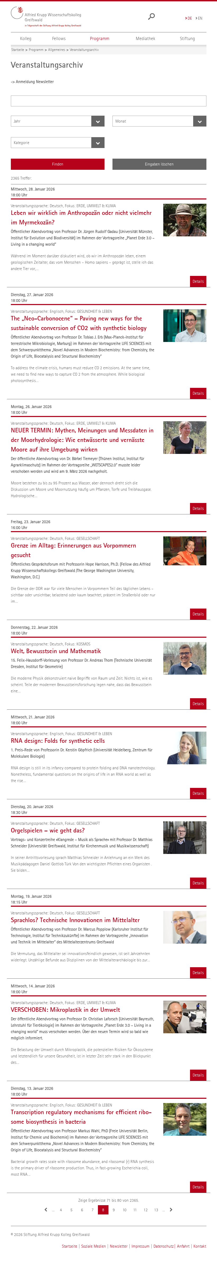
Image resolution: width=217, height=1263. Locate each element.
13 (156, 1209)
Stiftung (187, 38)
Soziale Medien (93, 1246)
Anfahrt (183, 1246)
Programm (99, 38)
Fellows (59, 38)
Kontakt (199, 1246)
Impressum (141, 1246)
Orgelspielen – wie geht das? (48, 830)
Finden (57, 164)
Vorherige (45, 1209)
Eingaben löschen (159, 164)
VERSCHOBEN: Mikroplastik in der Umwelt (65, 1010)
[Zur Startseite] (46, 17)
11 (135, 1209)
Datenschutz (163, 1246)
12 (145, 1209)
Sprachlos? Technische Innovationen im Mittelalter (75, 920)
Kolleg (25, 38)
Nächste (171, 1209)
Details (198, 281)
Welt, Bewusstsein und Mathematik (56, 651)
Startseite (69, 1246)
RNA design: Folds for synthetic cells (58, 741)
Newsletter (119, 1246)
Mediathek (145, 38)
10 (124, 1209)
